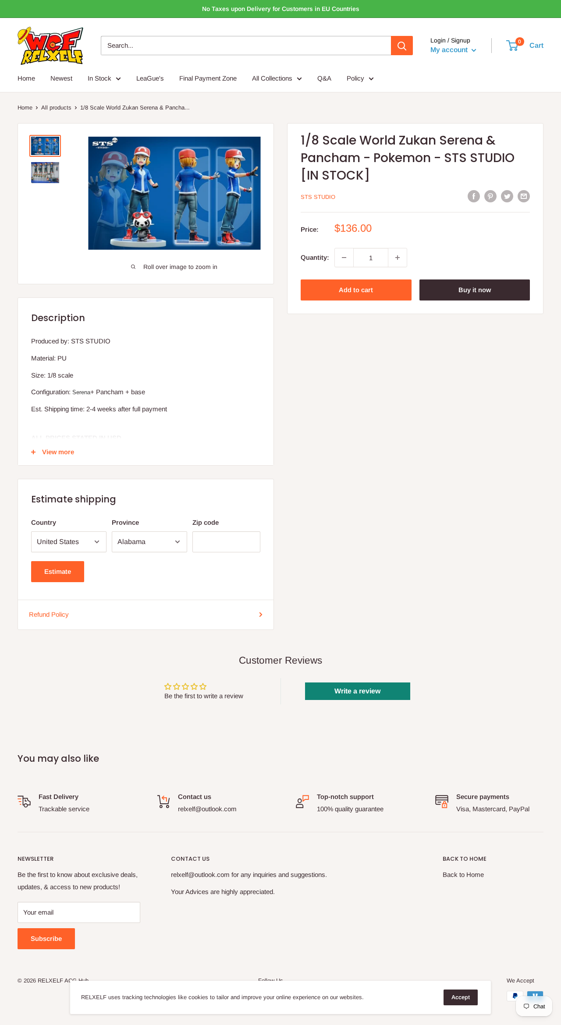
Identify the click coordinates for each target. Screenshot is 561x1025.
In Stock (99, 78)
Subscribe (46, 938)
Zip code (205, 522)
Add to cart (356, 289)
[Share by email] (524, 196)
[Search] (402, 45)
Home (26, 78)
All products (56, 107)
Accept (460, 997)
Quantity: (315, 257)
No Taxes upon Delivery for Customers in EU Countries (280, 8)
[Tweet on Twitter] (507, 196)
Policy (355, 78)
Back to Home (463, 874)
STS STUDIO (318, 197)
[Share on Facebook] (474, 196)
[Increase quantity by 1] (397, 257)
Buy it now (474, 289)
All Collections (272, 78)
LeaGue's (150, 78)
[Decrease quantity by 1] (344, 257)
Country (43, 522)
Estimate (57, 571)
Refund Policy (49, 614)
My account (449, 50)
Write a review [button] (357, 691)
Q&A (324, 78)
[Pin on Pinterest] (490, 196)
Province (125, 522)
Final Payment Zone (208, 78)
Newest (61, 78)
